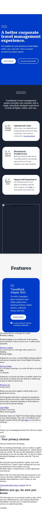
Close (3, 436)
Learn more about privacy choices (12, 485)
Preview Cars (5, 385)
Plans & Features (28, 61)
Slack (30, 187)
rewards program (29, 136)
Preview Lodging (6, 348)
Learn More (18, 317)
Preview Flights (6, 366)
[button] (3, 508)
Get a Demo (8, 61)
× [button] (0, 487)
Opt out (28, 485)
